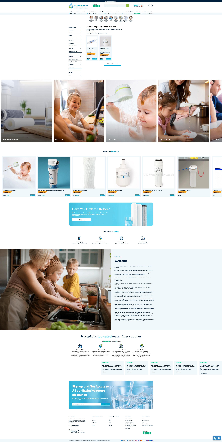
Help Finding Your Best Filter (130, 423)
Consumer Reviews (145, 420)
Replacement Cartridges (127, 11)
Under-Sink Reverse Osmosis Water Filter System (136, 190)
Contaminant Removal (73, 51)
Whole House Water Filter (97, 190)
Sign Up (105, 404)
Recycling (70, 72)
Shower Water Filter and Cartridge (168, 190)
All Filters (137, 11)
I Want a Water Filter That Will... (130, 425)
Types (70, 53)
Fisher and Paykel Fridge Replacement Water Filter (32, 190)
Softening (101, 11)
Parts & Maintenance (147, 11)
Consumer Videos (145, 423)
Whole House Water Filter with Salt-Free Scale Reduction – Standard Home (71, 190)
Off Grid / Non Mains (73, 46)
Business (116, 11)
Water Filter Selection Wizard (147, 425)
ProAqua (110, 423)
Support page (77, 432)
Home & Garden (92, 11)
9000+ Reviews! (145, 13)
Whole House (71, 40)
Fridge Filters (71, 43)
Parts (92, 426)
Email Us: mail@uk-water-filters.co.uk (77, 430)
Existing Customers (72, 27)
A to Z (84, 11)
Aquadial (110, 418)
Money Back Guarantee (129, 426)
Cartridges (71, 56)
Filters (93, 418)
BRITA (110, 420)
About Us (144, 418)
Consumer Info (72, 69)
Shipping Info (127, 428)
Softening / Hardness (73, 38)
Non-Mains (109, 11)
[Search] (127, 5)
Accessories (71, 64)
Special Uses (71, 48)
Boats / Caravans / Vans (73, 59)
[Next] (219, 176)
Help (71, 11)
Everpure (110, 425)
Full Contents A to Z (128, 418)
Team (143, 422)
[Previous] (2, 176)
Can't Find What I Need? (129, 422)
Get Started (81, 219)
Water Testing (71, 67)
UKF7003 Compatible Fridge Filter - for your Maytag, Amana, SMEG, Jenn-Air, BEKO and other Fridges (105, 51)
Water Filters (94, 420)
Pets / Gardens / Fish (73, 61)
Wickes (110, 422)
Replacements (71, 30)
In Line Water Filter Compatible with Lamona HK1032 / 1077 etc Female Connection (92, 50)
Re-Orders (78, 11)
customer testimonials (139, 274)
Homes (70, 32)
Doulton (110, 426)
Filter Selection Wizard (129, 420)
